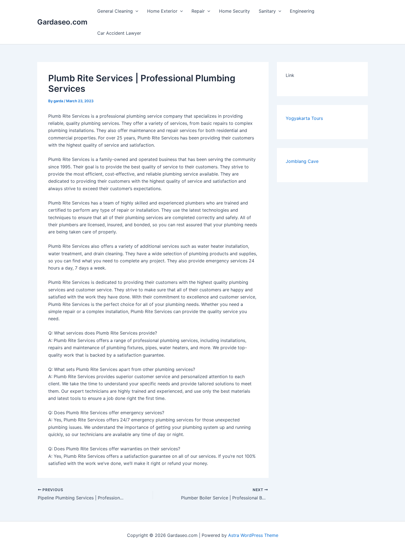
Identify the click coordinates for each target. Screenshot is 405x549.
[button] (135, 11)
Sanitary (267, 11)
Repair (198, 11)
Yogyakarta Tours (304, 118)
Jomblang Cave (302, 161)
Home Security (234, 11)
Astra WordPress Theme (253, 535)
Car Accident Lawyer (119, 33)
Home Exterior (162, 11)
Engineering (302, 11)
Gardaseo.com (62, 22)
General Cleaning (115, 11)
